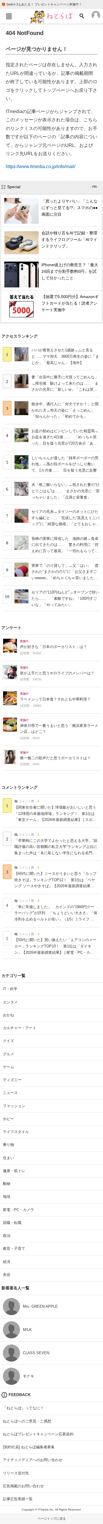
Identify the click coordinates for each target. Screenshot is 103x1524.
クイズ (8, 1041)
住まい (8, 1158)
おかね (8, 1015)
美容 (6, 1274)
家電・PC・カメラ (18, 1210)
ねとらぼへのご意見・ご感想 (27, 1421)
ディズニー (12, 1080)
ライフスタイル (16, 1132)
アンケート (11, 627)
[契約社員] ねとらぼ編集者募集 (29, 1447)
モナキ (28, 1376)
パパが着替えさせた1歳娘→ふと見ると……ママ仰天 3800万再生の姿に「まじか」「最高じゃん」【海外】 (65, 356)
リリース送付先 (16, 1473)
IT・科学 (10, 989)
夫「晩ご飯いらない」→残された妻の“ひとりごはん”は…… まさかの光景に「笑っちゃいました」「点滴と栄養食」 (65, 490)
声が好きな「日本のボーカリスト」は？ (53, 647)
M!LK (27, 1330)
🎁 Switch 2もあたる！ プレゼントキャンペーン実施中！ (41, 4)
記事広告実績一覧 (18, 1499)
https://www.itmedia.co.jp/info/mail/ (40, 166)
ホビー (8, 1119)
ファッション (14, 1106)
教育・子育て (14, 1248)
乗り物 (8, 1144)
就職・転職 (12, 1223)
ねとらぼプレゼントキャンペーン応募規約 (38, 1434)
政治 (6, 1235)
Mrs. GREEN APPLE (40, 1306)
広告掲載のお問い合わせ (23, 1486)
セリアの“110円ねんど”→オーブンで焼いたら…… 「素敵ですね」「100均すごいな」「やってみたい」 (65, 598)
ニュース (10, 1093)
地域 (6, 1196)
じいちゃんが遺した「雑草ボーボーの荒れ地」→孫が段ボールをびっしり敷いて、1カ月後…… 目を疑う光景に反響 (64, 464)
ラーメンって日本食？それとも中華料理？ (55, 699)
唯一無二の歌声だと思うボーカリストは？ (55, 758)
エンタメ (10, 1002)
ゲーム (8, 1067)
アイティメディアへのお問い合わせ (32, 1460)
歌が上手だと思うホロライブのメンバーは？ (57, 673)
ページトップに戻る (51, 1518)
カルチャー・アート (19, 1028)
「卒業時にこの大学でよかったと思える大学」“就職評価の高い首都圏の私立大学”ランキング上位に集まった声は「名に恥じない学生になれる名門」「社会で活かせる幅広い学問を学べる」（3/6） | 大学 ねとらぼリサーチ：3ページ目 (55, 853)
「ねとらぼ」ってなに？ (23, 1408)
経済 (6, 1262)
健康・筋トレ (14, 1171)
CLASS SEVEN (36, 1353)
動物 (6, 1184)
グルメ (8, 1054)
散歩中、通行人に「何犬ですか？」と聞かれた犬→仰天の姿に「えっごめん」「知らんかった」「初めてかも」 (64, 410)
